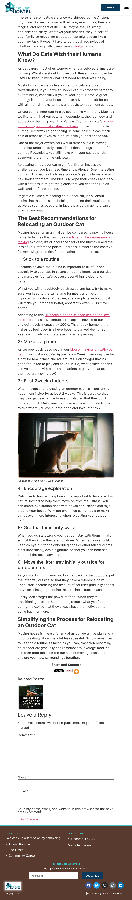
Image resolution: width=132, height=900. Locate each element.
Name (23, 777)
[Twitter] (96, 885)
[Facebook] (88, 885)
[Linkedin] (121, 885)
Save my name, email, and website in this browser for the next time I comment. (65, 810)
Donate (110, 7)
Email (23, 791)
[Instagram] (104, 885)
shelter (78, 46)
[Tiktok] (112, 885)
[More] (76, 671)
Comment (26, 735)
